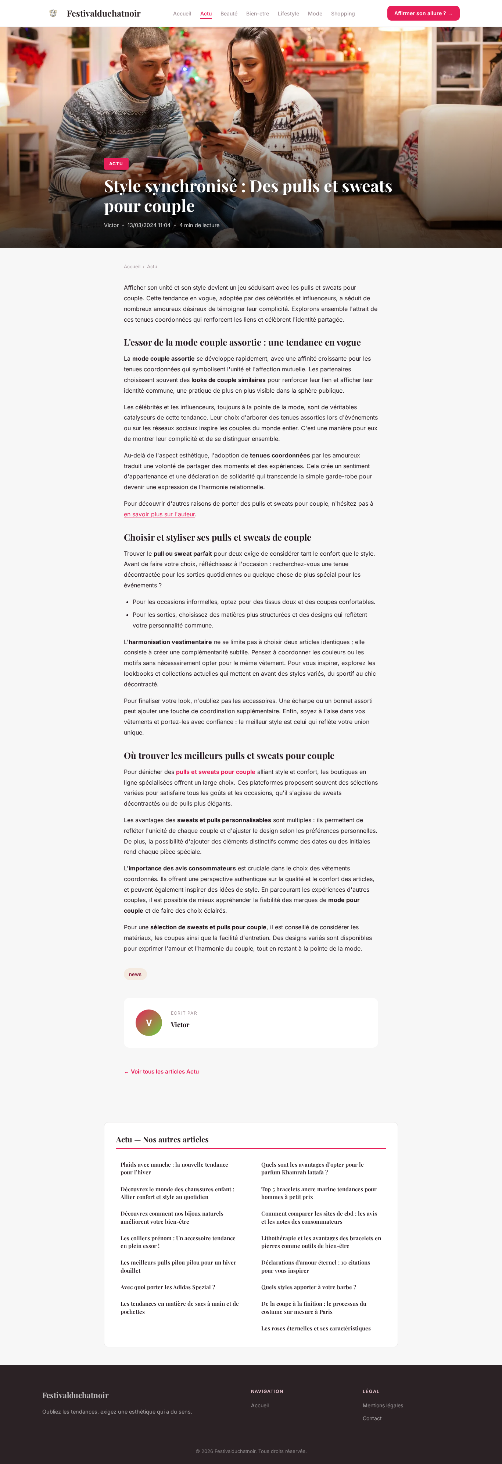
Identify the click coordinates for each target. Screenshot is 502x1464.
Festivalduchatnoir (104, 13)
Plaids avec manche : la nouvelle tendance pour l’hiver (174, 1168)
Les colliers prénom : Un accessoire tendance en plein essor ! (178, 1241)
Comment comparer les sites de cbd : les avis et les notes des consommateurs (319, 1217)
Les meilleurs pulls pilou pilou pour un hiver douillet (178, 1266)
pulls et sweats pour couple (215, 771)
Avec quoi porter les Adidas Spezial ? (168, 1287)
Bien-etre (257, 13)
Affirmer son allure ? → (423, 13)
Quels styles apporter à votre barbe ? (308, 1287)
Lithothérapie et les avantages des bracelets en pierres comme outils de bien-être (321, 1241)
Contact (372, 1418)
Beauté (228, 13)
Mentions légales (383, 1405)
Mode (315, 13)
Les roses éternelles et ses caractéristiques (316, 1328)
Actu (206, 13)
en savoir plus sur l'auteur (159, 514)
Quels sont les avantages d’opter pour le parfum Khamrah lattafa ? (312, 1168)
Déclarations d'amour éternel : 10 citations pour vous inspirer (315, 1266)
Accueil (182, 13)
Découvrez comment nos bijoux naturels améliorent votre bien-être (172, 1217)
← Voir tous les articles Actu (161, 1071)
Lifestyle (288, 13)
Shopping (343, 13)
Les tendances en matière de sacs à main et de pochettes (180, 1307)
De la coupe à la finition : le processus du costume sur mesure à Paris (313, 1307)
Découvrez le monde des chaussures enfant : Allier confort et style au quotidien (177, 1192)
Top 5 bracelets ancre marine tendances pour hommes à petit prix (319, 1192)
